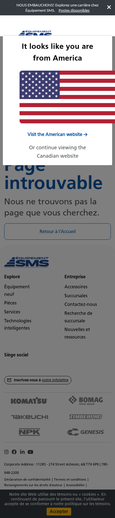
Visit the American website (55, 134)
